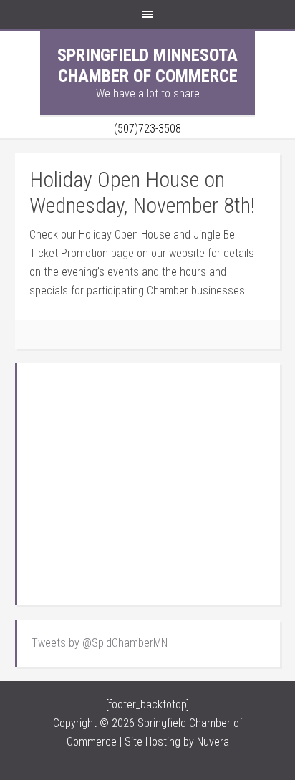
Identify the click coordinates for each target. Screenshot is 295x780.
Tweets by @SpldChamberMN (100, 643)
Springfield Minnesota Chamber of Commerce (147, 65)
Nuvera (213, 741)
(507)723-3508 (147, 128)
